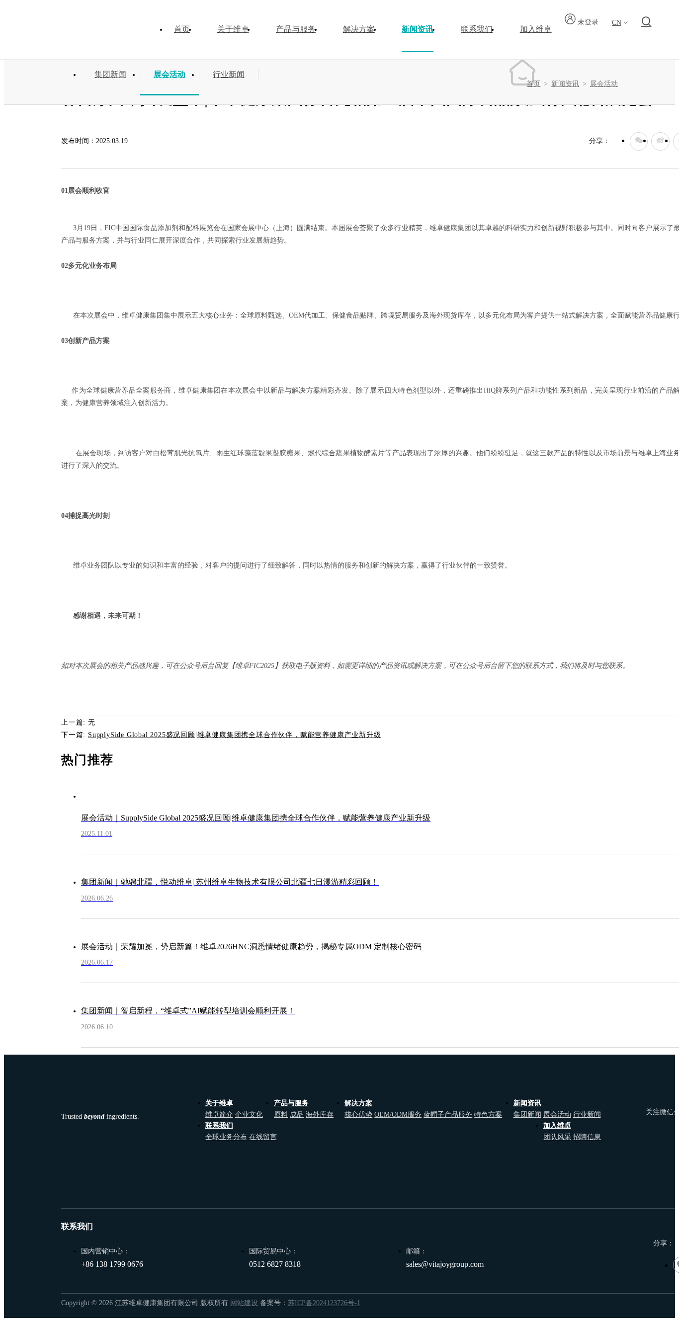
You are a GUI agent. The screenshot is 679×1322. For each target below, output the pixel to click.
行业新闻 (229, 74)
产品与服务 (291, 1103)
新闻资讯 (565, 83)
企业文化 (249, 1114)
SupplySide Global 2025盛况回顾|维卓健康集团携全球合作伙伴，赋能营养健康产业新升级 (234, 735)
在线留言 (263, 1137)
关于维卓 (219, 1103)
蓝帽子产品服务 (448, 1114)
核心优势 (358, 1114)
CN (616, 22)
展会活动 (169, 74)
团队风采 (557, 1137)
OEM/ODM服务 (398, 1114)
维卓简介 (219, 1114)
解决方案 (358, 1103)
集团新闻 (110, 74)
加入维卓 (557, 1125)
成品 (297, 1114)
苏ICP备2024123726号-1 (324, 1303)
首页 (182, 29)
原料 (281, 1114)
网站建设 (244, 1303)
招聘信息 (587, 1137)
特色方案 (488, 1114)
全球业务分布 (226, 1137)
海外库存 (320, 1114)
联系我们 (219, 1125)
